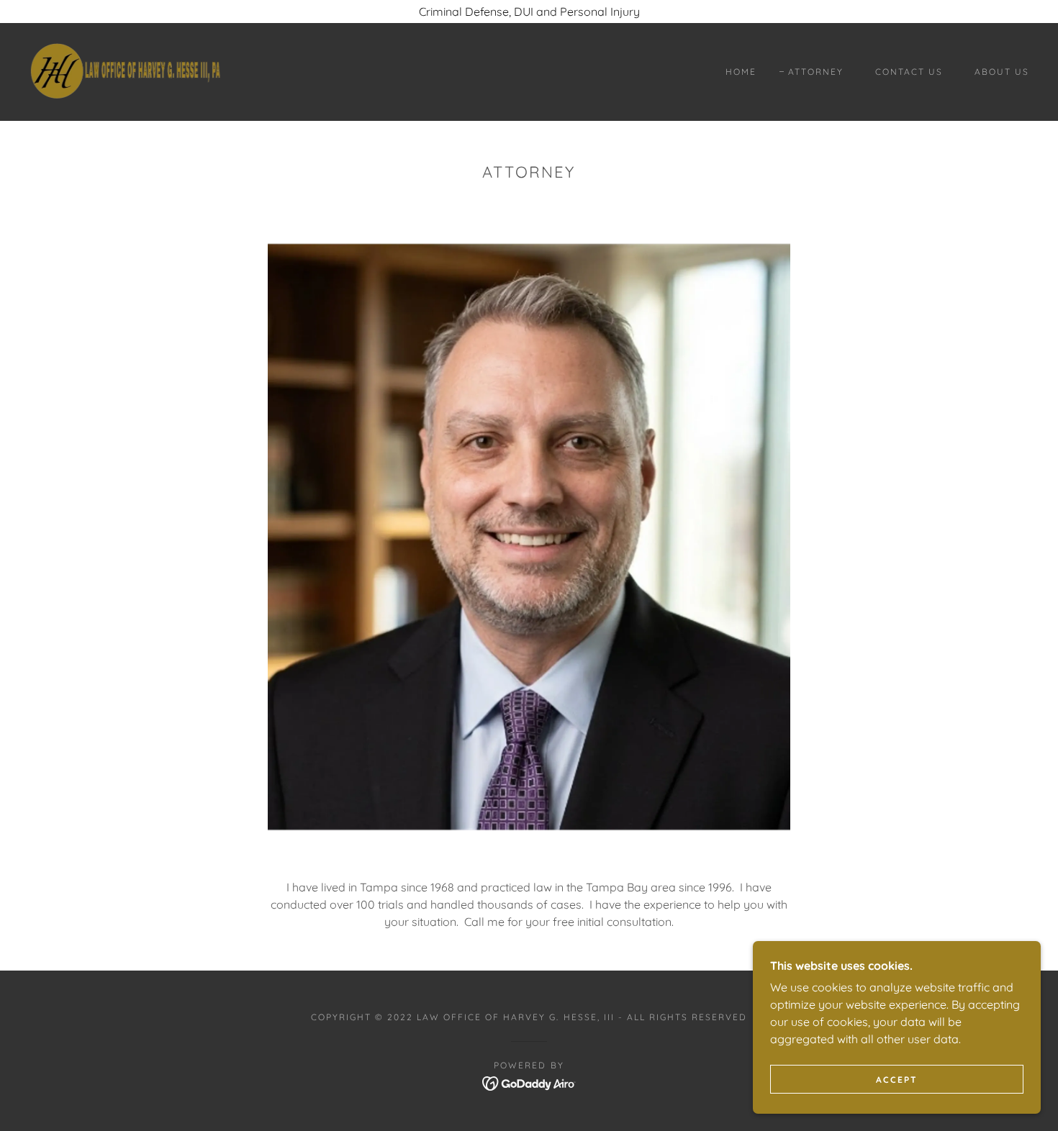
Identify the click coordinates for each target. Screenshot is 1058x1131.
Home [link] (740, 71)
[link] (125, 70)
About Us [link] (1002, 71)
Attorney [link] (816, 71)
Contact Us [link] (909, 71)
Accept (897, 1079)
